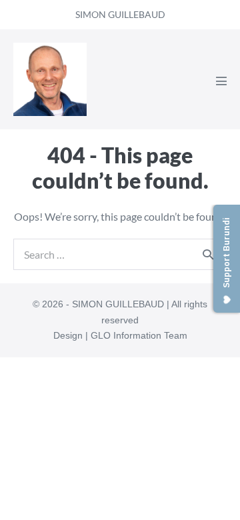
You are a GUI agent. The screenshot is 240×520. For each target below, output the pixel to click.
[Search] (208, 254)
